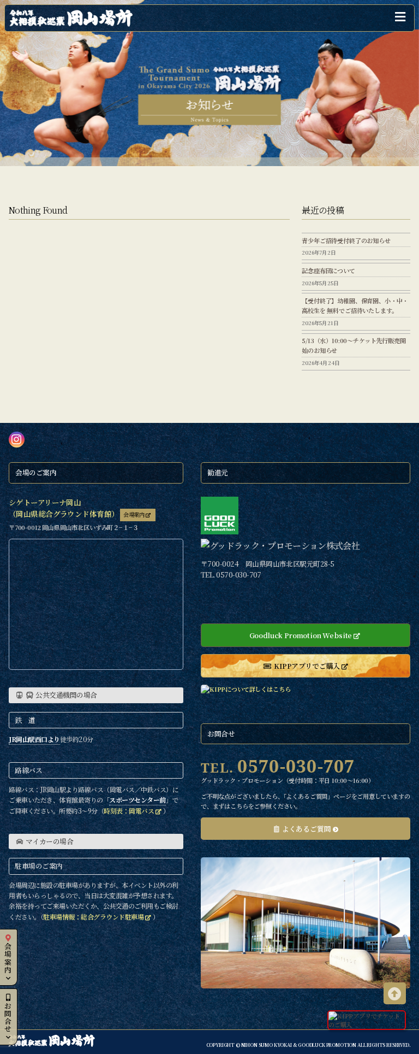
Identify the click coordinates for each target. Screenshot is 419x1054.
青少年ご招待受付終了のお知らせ (346, 240)
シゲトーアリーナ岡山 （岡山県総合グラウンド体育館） (64, 508)
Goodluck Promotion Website (300, 635)
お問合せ (7, 1017)
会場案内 (7, 957)
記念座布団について (328, 270)
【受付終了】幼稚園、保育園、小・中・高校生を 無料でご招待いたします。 (355, 305)
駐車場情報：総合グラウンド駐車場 (93, 916)
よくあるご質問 (306, 828)
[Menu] (401, 18)
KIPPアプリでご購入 (307, 666)
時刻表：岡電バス (129, 810)
